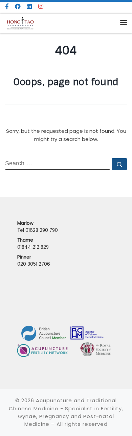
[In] (41, 6)
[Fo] (7, 6)
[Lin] (29, 6)
